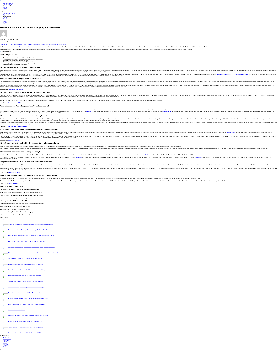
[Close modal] (0, 349)
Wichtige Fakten (4, 44)
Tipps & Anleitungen (7, 4)
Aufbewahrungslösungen (35, 44)
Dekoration (60, 44)
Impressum (5, 344)
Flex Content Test (7, 339)
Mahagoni (88, 111)
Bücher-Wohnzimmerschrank (241, 74)
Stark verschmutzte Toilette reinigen (17, 102)
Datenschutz (6, 345)
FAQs (64, 44)
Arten (9, 44)
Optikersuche (6, 340)
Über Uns (5, 7)
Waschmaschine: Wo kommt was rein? (17, 126)
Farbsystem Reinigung (13, 183)
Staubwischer (148, 154)
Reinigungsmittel (199, 157)
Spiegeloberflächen (167, 111)
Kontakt (5, 8)
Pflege (45, 44)
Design (42, 44)
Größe (16, 44)
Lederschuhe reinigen (13, 140)
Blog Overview (6, 337)
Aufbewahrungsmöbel (24, 46)
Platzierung (26, 44)
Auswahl (12, 44)
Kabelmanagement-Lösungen (224, 74)
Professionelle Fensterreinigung (15, 89)
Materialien (21, 44)
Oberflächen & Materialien (9, 3)
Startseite (5, 341)
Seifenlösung (79, 157)
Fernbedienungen (230, 132)
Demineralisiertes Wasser (14, 172)
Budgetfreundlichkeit (52, 44)
